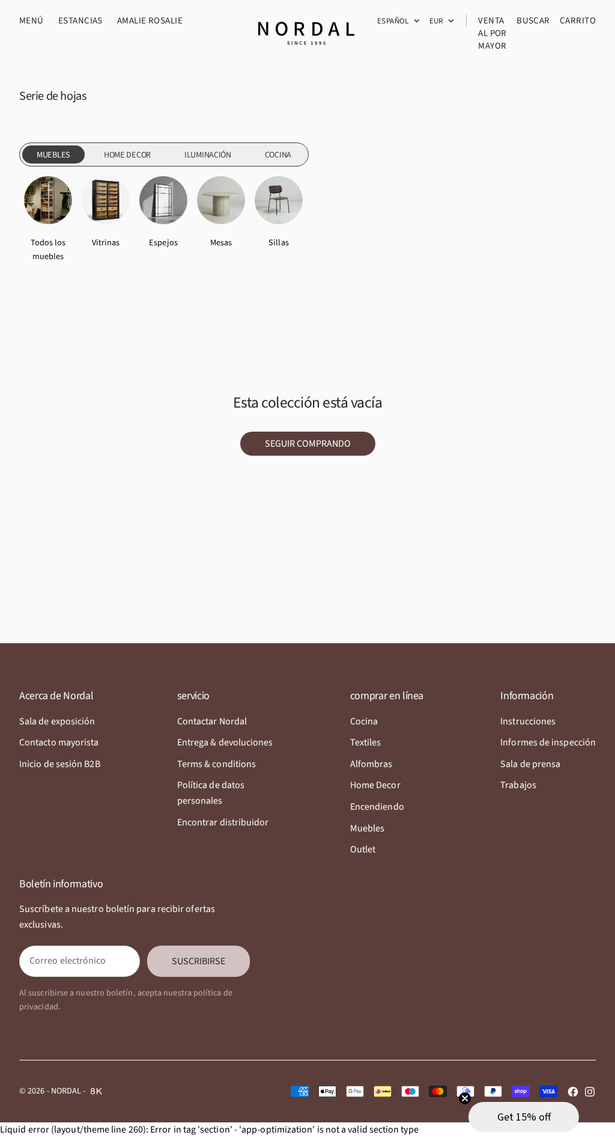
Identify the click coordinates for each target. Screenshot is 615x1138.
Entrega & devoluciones (225, 742)
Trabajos (518, 785)
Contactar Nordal (212, 721)
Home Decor (375, 785)
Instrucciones (528, 721)
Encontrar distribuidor (223, 822)
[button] (523, 1117)
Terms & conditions (216, 764)
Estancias (80, 20)
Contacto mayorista (58, 742)
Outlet (362, 849)
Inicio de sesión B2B (59, 764)
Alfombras (371, 764)
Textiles (365, 742)
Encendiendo (377, 806)
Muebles (367, 828)
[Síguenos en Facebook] (573, 1092)
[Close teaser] (465, 1098)
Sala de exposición (57, 721)
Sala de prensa (530, 764)
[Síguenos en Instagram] (590, 1092)
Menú (31, 20)
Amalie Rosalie (150, 20)
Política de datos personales (210, 793)
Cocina (364, 721)
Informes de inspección (548, 742)
